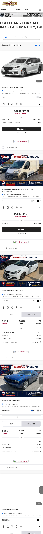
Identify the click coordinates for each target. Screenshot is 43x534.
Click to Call (21, 129)
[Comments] (39, 104)
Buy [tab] (11, 314)
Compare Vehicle (11, 147)
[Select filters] (36, 45)
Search (35, 37)
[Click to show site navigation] (39, 9)
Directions (18, 10)
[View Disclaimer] (21, 104)
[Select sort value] (39, 45)
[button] (7, 9)
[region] (21, 121)
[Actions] (39, 87)
